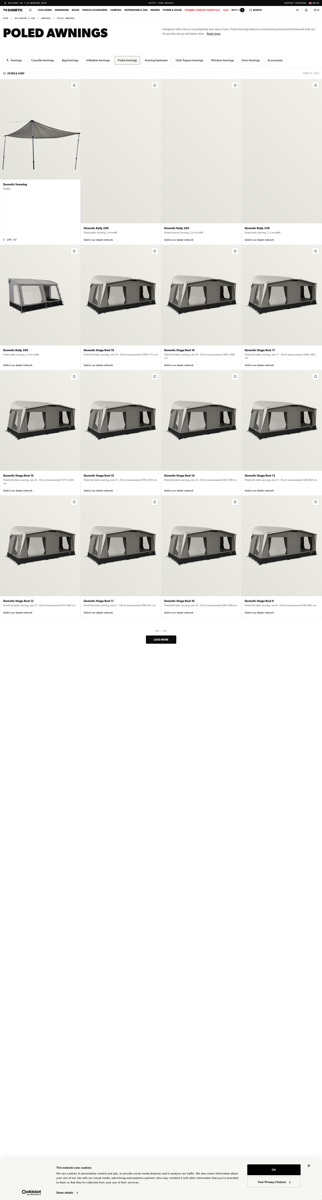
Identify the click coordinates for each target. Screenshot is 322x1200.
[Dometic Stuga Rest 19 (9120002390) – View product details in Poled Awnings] (120, 307)
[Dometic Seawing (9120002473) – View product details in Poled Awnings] (40, 162)
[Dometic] (13, 10)
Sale (225, 10)
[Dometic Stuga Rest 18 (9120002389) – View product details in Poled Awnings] (201, 307)
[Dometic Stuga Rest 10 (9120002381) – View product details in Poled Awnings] (201, 557)
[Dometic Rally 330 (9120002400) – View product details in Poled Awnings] (282, 162)
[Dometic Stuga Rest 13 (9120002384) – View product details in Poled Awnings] (282, 433)
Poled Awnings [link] (66, 18)
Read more (213, 33)
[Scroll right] (242, 10)
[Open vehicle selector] (297, 10)
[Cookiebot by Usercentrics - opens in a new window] (31, 1193)
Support (289, 3)
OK (274, 1169)
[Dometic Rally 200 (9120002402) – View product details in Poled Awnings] (120, 162)
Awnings (46, 18)
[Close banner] (308, 1165)
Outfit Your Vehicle (161, 3)
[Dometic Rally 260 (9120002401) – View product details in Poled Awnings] (201, 162)
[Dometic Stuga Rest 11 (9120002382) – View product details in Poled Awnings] (120, 557)
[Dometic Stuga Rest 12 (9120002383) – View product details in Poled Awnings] (40, 557)
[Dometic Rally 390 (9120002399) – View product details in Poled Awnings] (40, 307)
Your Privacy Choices (272, 1181)
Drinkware (62, 10)
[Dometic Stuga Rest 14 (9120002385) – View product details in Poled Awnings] (201, 433)
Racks (75, 10)
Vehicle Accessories (94, 10)
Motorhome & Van (136, 10)
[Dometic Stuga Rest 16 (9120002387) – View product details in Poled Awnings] (40, 433)
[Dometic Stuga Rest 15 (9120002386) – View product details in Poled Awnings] (120, 433)
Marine (155, 10)
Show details (64, 1192)
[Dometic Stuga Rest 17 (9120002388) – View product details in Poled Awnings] (282, 307)
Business (300, 3)
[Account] (306, 10)
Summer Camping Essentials (202, 10)
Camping (115, 10)
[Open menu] (30, 10)
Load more (161, 639)
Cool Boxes (45, 10)
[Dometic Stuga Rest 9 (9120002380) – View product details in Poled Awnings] (282, 557)
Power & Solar (172, 10)
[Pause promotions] (5, 3)
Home (5, 18)
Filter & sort (15, 73)
